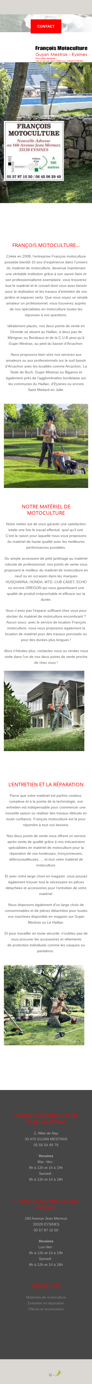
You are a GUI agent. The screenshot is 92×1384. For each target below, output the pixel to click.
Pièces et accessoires (46, 1309)
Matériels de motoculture (46, 1297)
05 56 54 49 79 (46, 1145)
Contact (46, 26)
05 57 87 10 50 (46, 1230)
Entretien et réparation (46, 1303)
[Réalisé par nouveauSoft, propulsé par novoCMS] (60, 1375)
